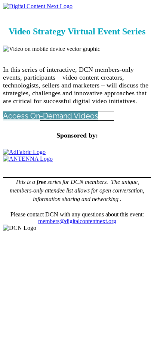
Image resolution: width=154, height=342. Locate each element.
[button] (50, 115)
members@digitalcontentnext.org (77, 221)
